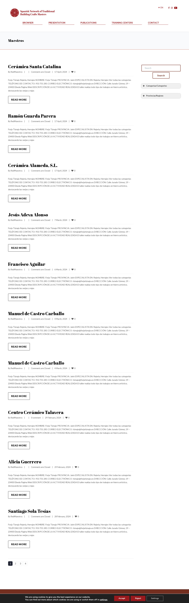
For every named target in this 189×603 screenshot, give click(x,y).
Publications (88, 22)
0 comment (36, 417)
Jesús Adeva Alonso (28, 215)
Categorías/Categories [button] (156, 86)
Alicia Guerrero (24, 462)
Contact (153, 22)
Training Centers (122, 22)
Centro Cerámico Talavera (36, 412)
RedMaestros (16, 72)
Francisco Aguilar (26, 264)
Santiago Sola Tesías (29, 511)
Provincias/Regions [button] (154, 96)
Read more (19, 99)
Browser (28, 22)
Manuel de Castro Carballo (36, 313)
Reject (138, 598)
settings (103, 599)
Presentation (57, 22)
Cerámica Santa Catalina (34, 66)
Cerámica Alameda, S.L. (32, 165)
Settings (155, 598)
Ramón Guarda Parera (32, 116)
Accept (122, 598)
